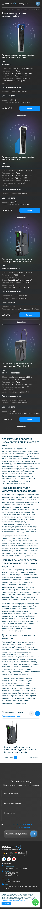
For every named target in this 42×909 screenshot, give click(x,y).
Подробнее (21, 115)
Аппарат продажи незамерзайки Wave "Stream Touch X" (18, 158)
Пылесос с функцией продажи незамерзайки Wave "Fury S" (17, 364)
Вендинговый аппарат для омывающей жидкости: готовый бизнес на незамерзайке (19, 749)
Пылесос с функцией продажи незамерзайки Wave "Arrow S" (17, 260)
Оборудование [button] (23, 4)
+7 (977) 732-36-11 (12, 873)
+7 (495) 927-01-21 (12, 875)
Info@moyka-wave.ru (13, 881)
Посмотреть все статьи (11, 716)
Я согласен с (22, 825)
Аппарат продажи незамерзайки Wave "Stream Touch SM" (18, 56)
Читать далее (8, 757)
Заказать (29, 108)
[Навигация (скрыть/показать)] (3, 4)
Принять (6, 904)
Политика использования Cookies (13, 900)
